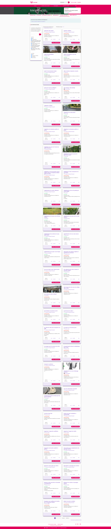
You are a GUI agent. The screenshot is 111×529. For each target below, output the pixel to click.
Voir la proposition (56, 42)
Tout (32, 38)
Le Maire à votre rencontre (45, 5)
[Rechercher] (69, 2)
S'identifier (79, 2)
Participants (33, 56)
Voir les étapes (67, 12)
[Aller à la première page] (33, 2)
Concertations (56, 5)
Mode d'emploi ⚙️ (73, 15)
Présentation (32, 15)
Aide (76, 5)
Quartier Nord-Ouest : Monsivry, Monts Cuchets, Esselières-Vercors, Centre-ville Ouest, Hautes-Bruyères (35, 46)
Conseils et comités (66, 5)
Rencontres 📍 (56, 15)
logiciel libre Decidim (64, 527)
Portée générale (34, 39)
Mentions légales (60, 524)
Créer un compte (73, 2)
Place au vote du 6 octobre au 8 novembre (38, 21)
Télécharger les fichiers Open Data (55, 525)
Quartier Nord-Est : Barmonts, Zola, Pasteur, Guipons (35, 44)
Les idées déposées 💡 (64, 15)
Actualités (39, 15)
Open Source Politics (55, 527)
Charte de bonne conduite (52, 524)
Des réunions (34, 57)
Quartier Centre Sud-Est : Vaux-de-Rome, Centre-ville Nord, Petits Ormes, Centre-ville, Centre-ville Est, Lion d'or (36, 41)
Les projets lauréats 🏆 (47, 15)
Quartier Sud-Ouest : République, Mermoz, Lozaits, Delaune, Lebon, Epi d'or (36, 49)
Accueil (35, 5)
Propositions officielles (35, 55)
